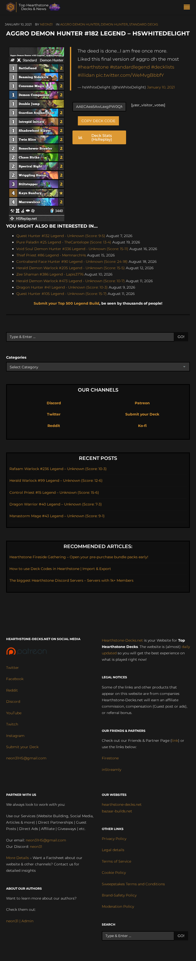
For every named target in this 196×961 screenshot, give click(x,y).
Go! (181, 336)
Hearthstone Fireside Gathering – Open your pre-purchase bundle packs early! (78, 557)
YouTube (13, 713)
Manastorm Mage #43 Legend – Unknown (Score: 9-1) (57, 516)
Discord (54, 403)
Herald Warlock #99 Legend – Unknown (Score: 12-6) (56, 480)
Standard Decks (143, 24)
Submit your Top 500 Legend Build (66, 303)
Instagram (15, 735)
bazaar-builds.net (117, 811)
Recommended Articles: (98, 546)
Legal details (113, 850)
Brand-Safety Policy (119, 895)
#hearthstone (93, 67)
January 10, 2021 (161, 87)
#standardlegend (130, 67)
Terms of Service (116, 861)
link (175, 740)
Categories (16, 357)
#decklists (162, 67)
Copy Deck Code (98, 121)
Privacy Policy (114, 838)
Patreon (142, 403)
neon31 (46, 24)
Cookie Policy (114, 872)
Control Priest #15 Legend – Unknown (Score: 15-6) (54, 492)
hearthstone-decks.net (122, 804)
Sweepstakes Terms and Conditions (133, 884)
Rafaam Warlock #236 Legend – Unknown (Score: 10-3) (58, 468)
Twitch (12, 724)
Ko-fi (142, 425)
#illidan (86, 75)
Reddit (53, 425)
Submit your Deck (142, 414)
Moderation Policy (118, 906)
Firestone (110, 758)
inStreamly (111, 769)
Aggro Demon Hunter (80, 24)
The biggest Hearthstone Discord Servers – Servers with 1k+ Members (71, 580)
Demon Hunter (114, 24)
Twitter (53, 414)
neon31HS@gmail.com (26, 758)
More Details (17, 857)
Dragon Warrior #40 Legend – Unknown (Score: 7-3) (55, 504)
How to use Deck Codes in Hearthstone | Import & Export (60, 568)
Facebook (14, 679)
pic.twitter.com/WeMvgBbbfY (130, 75)
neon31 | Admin (19, 921)
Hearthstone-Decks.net (122, 640)
